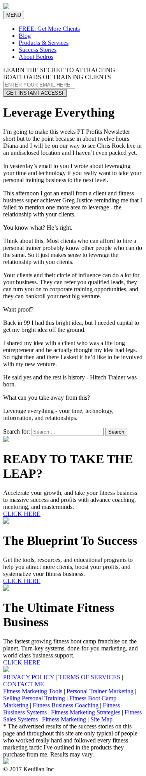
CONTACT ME (23, 684)
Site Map (101, 719)
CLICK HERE (21, 513)
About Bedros (36, 56)
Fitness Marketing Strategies (85, 712)
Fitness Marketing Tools (32, 691)
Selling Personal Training (34, 698)
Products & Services (44, 42)
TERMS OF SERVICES (89, 677)
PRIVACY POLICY (28, 677)
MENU (15, 15)
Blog (25, 35)
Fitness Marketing (64, 719)
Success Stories (37, 49)
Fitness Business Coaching (66, 705)
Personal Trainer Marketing (100, 691)
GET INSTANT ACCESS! (34, 93)
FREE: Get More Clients (49, 28)
